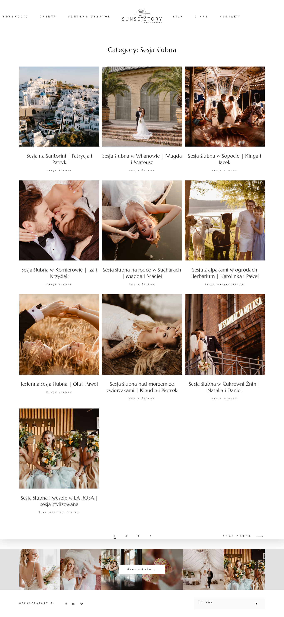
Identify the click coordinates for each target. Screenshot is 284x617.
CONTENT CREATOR (89, 16)
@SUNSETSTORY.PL (37, 603)
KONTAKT (230, 16)
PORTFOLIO (15, 16)
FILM (178, 16)
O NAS (202, 16)
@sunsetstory (142, 569)
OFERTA (48, 16)
